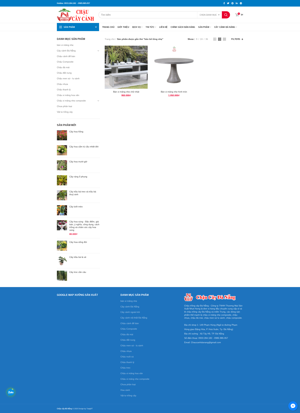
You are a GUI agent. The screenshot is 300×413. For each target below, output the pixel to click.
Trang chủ (110, 39)
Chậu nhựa (62, 84)
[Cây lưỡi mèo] (62, 210)
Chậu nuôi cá (127, 356)
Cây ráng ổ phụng (78, 176)
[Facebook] (224, 3)
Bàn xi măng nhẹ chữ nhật (126, 91)
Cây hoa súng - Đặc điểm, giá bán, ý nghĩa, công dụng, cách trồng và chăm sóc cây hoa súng (84, 225)
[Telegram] (241, 3)
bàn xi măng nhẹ (65, 45)
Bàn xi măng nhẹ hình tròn (174, 91)
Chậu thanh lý (64, 89)
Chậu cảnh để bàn (66, 56)
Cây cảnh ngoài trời (130, 312)
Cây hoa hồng (76, 131)
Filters (235, 39)
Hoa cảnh (125, 390)
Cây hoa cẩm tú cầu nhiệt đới (83, 146)
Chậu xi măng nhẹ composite (71, 100)
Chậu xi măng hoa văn (68, 95)
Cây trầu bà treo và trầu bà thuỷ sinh (82, 193)
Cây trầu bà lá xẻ (77, 257)
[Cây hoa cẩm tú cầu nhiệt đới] (62, 150)
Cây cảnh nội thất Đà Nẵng (133, 317)
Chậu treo (125, 367)
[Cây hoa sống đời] (62, 246)
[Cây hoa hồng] (62, 135)
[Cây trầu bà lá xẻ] (62, 261)
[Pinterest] (232, 3)
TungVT (90, 409)
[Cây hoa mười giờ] (62, 165)
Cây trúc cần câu (77, 272)
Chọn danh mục (208, 15)
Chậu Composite (65, 61)
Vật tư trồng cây (65, 112)
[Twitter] (228, 3)
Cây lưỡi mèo (76, 206)
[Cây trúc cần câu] (62, 276)
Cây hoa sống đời (78, 242)
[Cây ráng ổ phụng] (62, 180)
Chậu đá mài (63, 67)
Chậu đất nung (64, 73)
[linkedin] (237, 3)
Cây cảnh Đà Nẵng (66, 50)
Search (226, 14)
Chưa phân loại (64, 106)
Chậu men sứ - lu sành (68, 78)
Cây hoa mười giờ (78, 161)
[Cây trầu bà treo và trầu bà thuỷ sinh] (62, 195)
